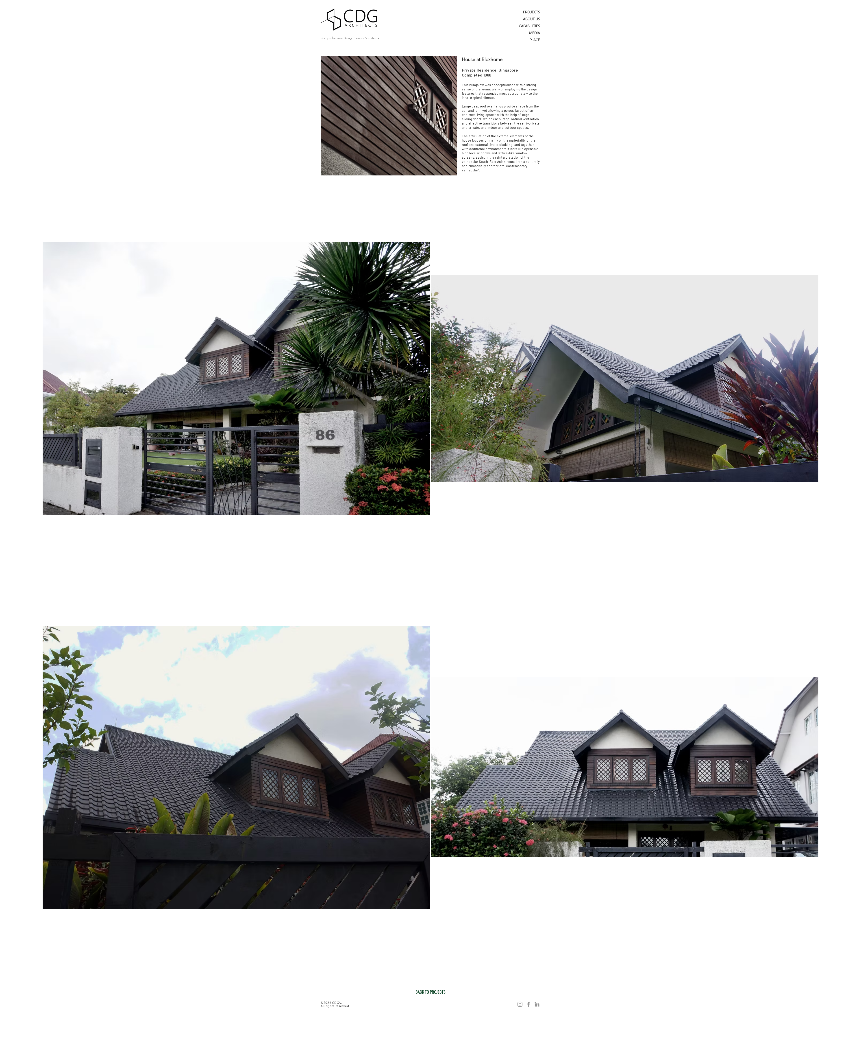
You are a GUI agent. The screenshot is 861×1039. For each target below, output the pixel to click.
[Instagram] (520, 1004)
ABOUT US (531, 19)
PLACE (535, 40)
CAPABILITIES (529, 26)
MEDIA (534, 33)
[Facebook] (528, 1004)
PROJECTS (531, 12)
